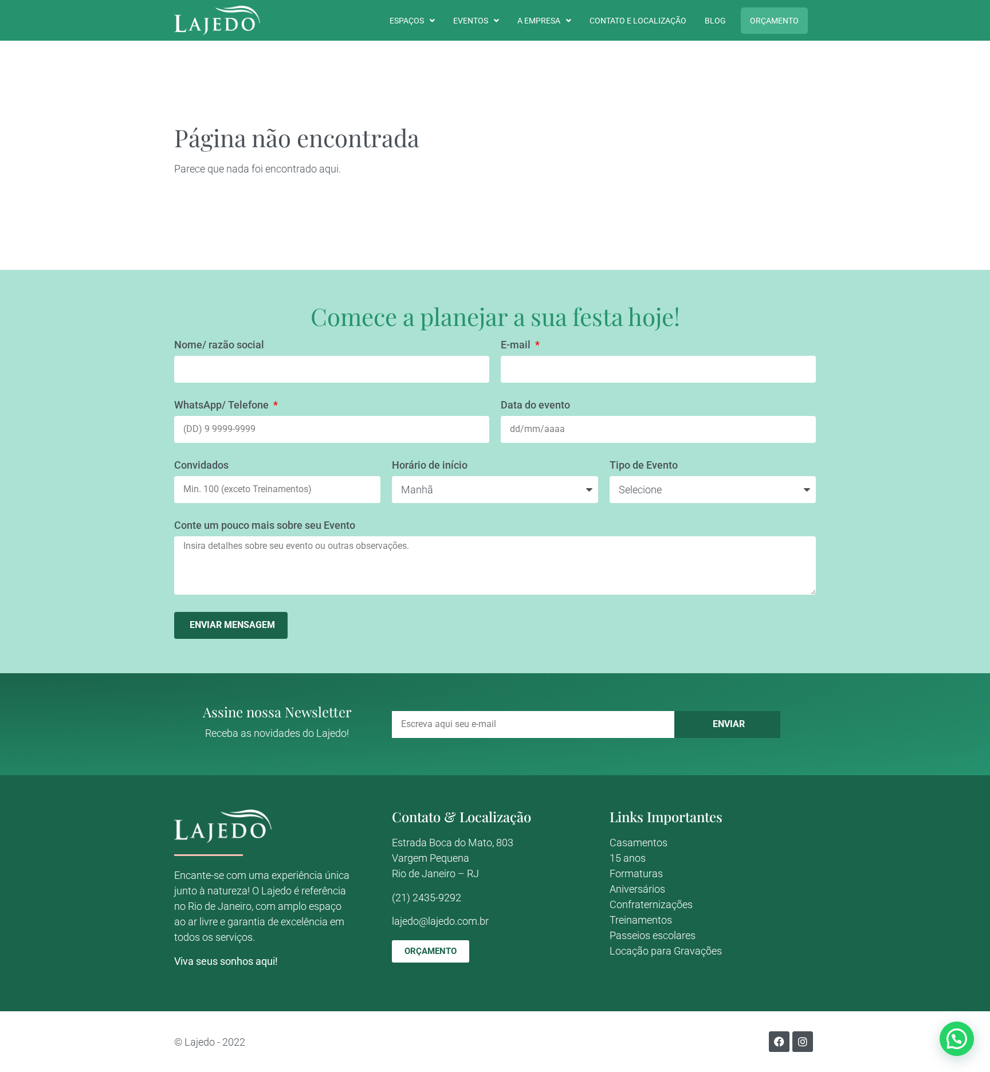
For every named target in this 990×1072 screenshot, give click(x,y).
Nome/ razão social (219, 345)
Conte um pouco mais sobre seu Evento (264, 525)
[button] (957, 1039)
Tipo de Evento (644, 465)
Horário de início (429, 465)
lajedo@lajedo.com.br (440, 921)
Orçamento (774, 20)
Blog (715, 20)
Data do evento (535, 405)
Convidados (201, 465)
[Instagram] (802, 1041)
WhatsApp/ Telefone (222, 405)
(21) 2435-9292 (426, 898)
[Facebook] (779, 1041)
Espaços (407, 20)
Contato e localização (638, 20)
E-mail (517, 345)
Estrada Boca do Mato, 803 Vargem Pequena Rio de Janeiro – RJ (452, 858)
